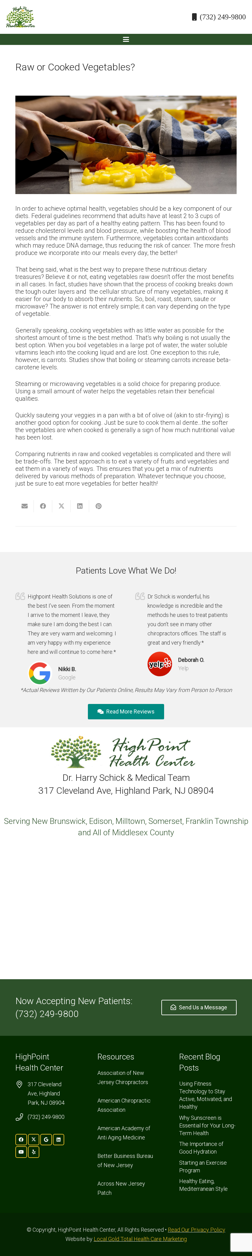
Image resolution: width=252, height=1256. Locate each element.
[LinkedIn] (59, 1140)
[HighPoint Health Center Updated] (20, 17)
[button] (126, 39)
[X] (34, 1140)
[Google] (46, 1140)
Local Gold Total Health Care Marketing (140, 1239)
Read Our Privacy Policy (196, 1229)
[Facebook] (21, 1140)
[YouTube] (21, 1152)
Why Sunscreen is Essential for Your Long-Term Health (207, 1125)
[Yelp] (34, 1152)
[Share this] (43, 506)
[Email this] (24, 506)
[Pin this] (98, 506)
